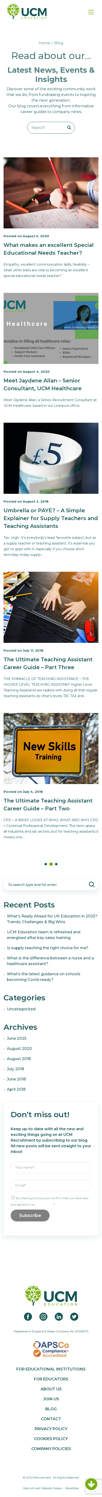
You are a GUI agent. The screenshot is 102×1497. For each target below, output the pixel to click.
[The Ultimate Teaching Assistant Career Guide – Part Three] (51, 607)
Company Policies (51, 1449)
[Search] (69, 128)
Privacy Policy (44, 1204)
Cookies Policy (51, 1439)
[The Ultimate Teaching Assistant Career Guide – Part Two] (51, 748)
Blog (51, 1409)
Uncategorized (21, 1009)
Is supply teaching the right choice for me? (47, 948)
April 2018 (16, 1089)
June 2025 (16, 1038)
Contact (51, 1419)
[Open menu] (91, 12)
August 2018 (19, 1059)
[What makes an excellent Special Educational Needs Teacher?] (51, 192)
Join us (51, 1399)
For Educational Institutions (51, 1369)
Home (44, 43)
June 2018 (16, 1079)
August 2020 (19, 1048)
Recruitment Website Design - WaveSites (51, 1488)
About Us (51, 1389)
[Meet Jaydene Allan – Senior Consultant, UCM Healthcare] (51, 328)
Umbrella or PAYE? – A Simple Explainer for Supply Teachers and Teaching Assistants (51, 518)
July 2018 (15, 1069)
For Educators (51, 1379)
